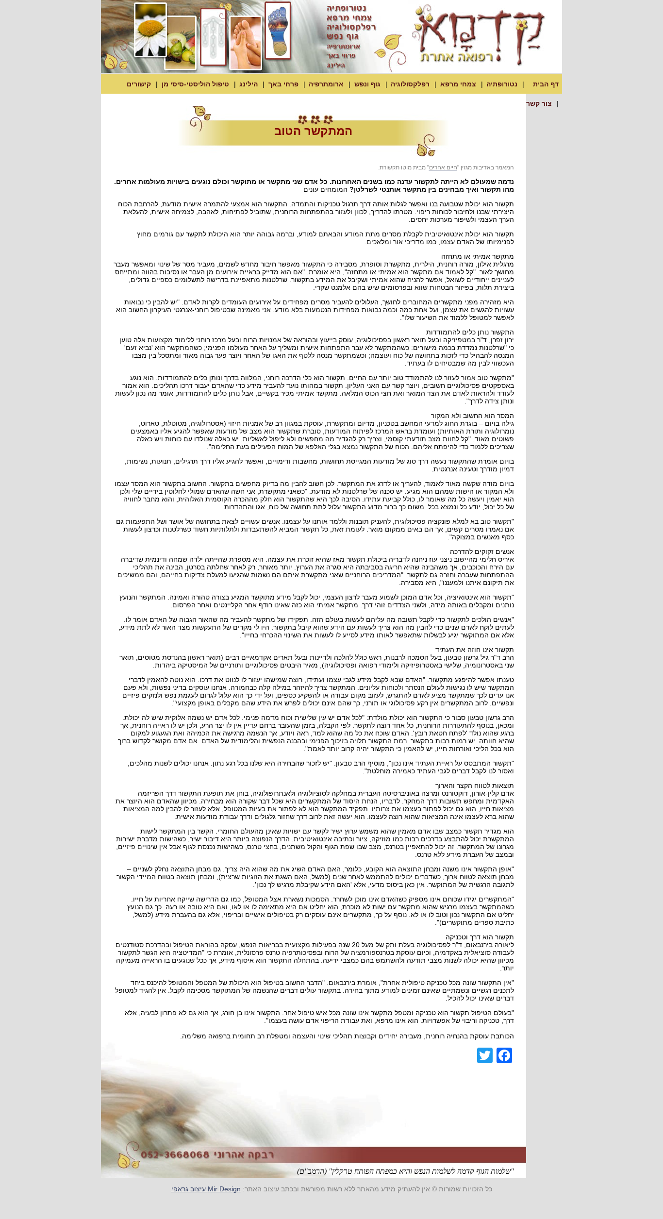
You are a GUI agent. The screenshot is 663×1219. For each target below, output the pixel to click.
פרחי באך (283, 84)
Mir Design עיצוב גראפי (206, 1189)
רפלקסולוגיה (410, 84)
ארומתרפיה (326, 84)
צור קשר (539, 103)
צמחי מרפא (458, 84)
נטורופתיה (501, 84)
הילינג (248, 84)
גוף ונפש (367, 84)
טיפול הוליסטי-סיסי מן (195, 84)
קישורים (139, 84)
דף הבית (546, 84)
